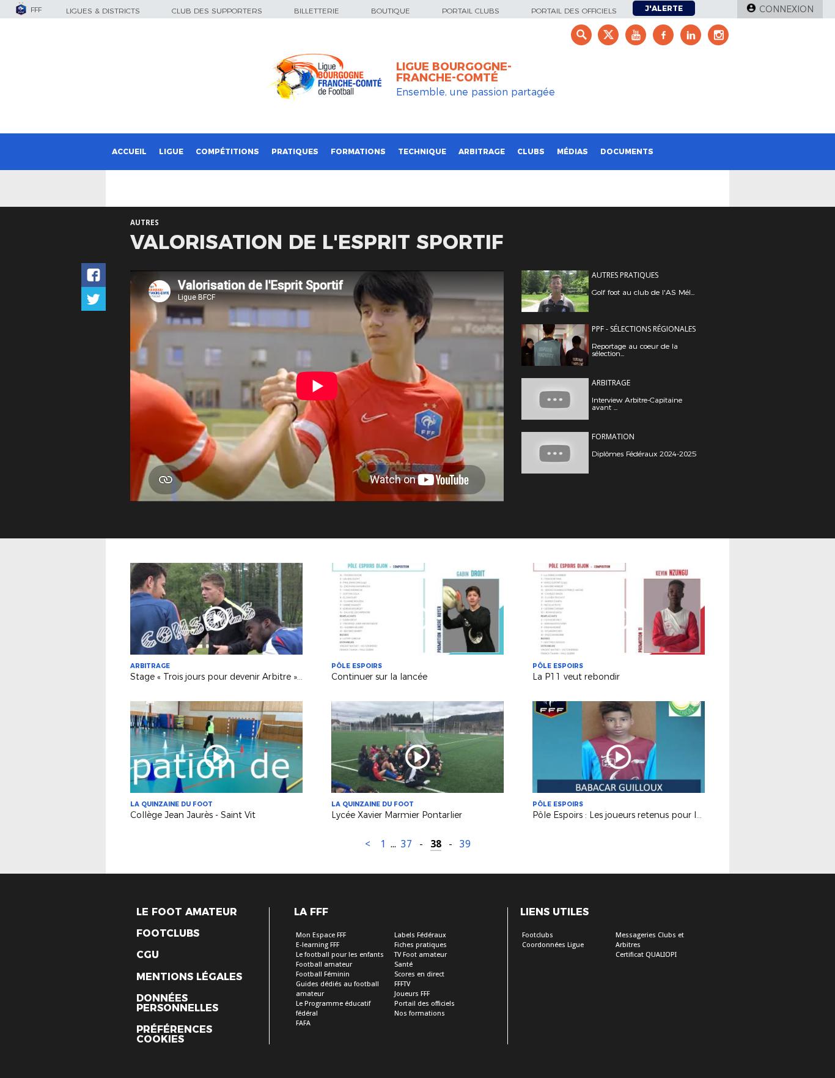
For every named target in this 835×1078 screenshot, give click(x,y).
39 (465, 844)
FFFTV (402, 984)
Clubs (531, 151)
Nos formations (419, 1013)
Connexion (786, 9)
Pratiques (294, 151)
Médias (572, 151)
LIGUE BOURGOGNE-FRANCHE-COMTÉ (454, 72)
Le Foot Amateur (186, 912)
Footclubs (167, 934)
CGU (147, 955)
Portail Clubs (470, 10)
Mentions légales (189, 977)
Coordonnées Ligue (553, 945)
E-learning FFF (317, 945)
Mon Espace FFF (321, 935)
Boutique (390, 10)
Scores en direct (419, 974)
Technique (422, 151)
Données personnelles (177, 1003)
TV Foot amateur (420, 955)
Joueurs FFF (412, 994)
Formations (358, 151)
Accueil (129, 151)
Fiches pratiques (420, 945)
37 (406, 844)
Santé (403, 964)
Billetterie (316, 10)
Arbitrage (481, 151)
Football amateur (324, 964)
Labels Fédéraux (420, 935)
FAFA (303, 1023)
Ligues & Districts (103, 10)
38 (435, 844)
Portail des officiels (574, 10)
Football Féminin (323, 974)
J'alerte (664, 8)
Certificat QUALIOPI (646, 955)
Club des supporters (217, 10)
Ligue (171, 151)
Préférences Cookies (174, 1034)
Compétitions (227, 151)
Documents (626, 151)
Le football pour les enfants (340, 955)
